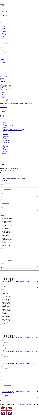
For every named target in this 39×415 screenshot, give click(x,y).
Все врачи (4, 31)
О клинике (2, 47)
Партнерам (4, 28)
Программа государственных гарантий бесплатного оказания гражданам (12, 130)
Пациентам (2, 60)
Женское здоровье (5, 134)
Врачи (2, 30)
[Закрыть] (1, 402)
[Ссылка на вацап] (2, 18)
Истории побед (4, 34)
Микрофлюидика (5, 148)
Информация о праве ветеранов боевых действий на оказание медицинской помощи (14, 131)
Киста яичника (5, 137)
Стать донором (5, 29)
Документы (4, 36)
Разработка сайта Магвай (3, 107)
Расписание (4, 32)
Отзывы (4, 26)
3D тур (4, 25)
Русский (3, 5)
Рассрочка (4, 35)
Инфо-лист (4, 127)
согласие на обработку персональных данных (8, 178)
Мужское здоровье (5, 146)
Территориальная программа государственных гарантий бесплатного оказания (13, 129)
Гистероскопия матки (6, 139)
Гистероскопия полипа (6, 141)
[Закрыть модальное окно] (1, 155)
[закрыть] (1, 2)
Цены (2, 94)
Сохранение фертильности (6, 136)
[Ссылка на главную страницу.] (1, 22)
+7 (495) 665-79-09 (2, 16)
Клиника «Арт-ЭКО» (4, 76)
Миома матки (5, 138)
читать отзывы (2, 78)
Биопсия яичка (5, 149)
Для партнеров (4, 153)
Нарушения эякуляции (6, 150)
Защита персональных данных (7, 126)
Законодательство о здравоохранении (8, 125)
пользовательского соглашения (10, 170)
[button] (20, 257)
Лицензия (4, 122)
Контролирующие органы (6, 123)
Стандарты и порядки (6, 124)
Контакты (3, 37)
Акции (3, 33)
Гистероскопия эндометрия (6, 140)
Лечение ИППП (5, 151)
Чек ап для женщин (5, 135)
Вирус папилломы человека (7, 143)
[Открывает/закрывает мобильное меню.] (1, 21)
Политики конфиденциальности (32, 281)
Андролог (4, 147)
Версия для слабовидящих (4, 11)
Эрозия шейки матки (6, 142)
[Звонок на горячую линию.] (1, 23)
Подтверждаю (2, 406)
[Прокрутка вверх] (1, 399)
